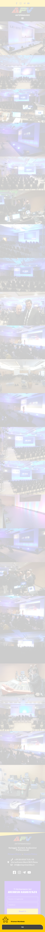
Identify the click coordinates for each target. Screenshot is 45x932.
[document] (22, 466)
